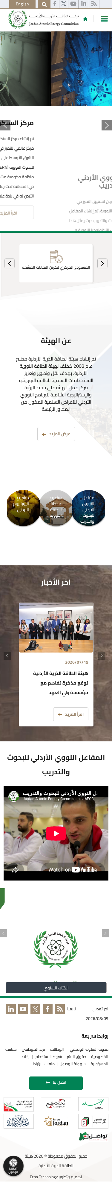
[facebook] (54, 4)
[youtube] (73, 4)
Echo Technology (44, 1175)
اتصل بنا (59, 1081)
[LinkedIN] (84, 4)
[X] (63, 4)
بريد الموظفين (33, 1047)
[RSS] (94, 4)
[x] (34, 1013)
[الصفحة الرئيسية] (85, 18)
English (22, 4)
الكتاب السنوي (56, 986)
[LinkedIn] (10, 1013)
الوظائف (57, 1047)
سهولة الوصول (73, 1062)
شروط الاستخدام (48, 1055)
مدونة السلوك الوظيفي (88, 1047)
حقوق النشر (76, 1055)
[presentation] (102, 262)
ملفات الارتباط (44, 1062)
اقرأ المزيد (70, 211)
